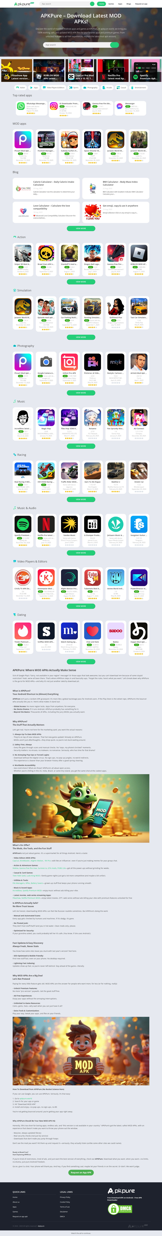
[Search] (92, 4)
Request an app (141, 4)
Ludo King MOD (33, 875)
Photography (92, 87)
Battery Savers (37, 883)
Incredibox (17, 890)
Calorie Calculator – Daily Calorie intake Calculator (53, 183)
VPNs (28, 883)
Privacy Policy (65, 1197)
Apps (120, 4)
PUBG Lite (61, 868)
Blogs (129, 4)
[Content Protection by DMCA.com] (120, 1215)
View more (81, 228)
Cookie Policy (65, 1202)
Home (101, 4)
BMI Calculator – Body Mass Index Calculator (120, 183)
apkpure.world (25, 1098)
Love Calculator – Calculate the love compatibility (51, 207)
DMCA (62, 1216)
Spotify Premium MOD (32, 890)
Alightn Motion (37, 860)
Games (111, 4)
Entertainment (140, 87)
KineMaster (25, 860)
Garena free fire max (28, 868)
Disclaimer (64, 1211)
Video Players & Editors (55, 87)
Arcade (109, 87)
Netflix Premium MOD (31, 898)
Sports (75, 87)
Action (22, 87)
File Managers (19, 883)
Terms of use (65, 1207)
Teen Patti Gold (19, 875)
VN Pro (47, 860)
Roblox (15, 868)
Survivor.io (42, 868)
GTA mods (52, 868)
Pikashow (17, 898)
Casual (123, 87)
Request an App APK (81, 1172)
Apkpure (41, 1226)
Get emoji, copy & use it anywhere (120, 205)
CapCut (16, 860)
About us (16, 1202)
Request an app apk (20, 1216)
